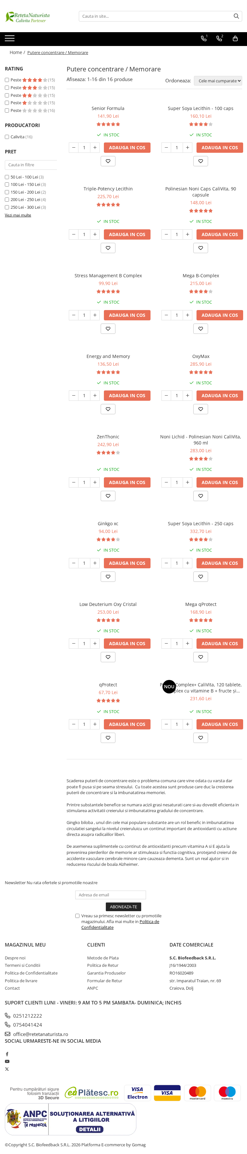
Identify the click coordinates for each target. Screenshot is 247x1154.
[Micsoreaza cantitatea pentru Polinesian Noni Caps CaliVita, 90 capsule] (166, 234)
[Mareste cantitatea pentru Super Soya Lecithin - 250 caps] (187, 563)
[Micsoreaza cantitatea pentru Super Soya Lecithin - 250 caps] (166, 563)
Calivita (17, 137)
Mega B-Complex (201, 275)
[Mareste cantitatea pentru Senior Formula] (95, 147)
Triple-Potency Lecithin (108, 189)
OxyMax (200, 356)
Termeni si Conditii (22, 965)
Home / (18, 52)
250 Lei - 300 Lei (25, 207)
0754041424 (27, 1024)
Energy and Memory (108, 356)
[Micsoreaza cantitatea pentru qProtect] (73, 724)
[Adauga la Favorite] (108, 161)
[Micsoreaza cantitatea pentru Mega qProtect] (166, 643)
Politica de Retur (102, 965)
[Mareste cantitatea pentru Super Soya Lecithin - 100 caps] (187, 147)
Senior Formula (108, 108)
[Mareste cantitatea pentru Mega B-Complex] (187, 315)
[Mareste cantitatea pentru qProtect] (95, 724)
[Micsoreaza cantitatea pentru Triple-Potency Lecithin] (73, 234)
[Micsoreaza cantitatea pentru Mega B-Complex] (166, 315)
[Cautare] (236, 16)
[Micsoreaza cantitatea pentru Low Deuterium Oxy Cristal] (73, 643)
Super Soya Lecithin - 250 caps (200, 523)
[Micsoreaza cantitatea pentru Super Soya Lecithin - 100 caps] (166, 147)
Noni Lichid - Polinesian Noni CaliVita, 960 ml (200, 440)
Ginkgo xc (108, 523)
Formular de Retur (104, 981)
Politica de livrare (21, 981)
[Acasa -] (37, 16)
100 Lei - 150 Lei (25, 184)
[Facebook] (7, 1054)
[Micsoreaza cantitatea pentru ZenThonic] (73, 482)
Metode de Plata (103, 958)
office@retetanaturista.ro (40, 1034)
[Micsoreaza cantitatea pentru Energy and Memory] (73, 395)
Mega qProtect (200, 604)
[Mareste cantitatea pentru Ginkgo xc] (95, 563)
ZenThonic (108, 437)
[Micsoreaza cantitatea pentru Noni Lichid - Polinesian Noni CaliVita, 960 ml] (166, 482)
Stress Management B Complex (108, 275)
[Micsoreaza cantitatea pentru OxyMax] (166, 395)
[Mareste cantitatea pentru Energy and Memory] (95, 395)
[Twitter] (7, 1069)
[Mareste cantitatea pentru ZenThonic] (95, 482)
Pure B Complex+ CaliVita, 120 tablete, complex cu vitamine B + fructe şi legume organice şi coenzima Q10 (201, 688)
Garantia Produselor (106, 973)
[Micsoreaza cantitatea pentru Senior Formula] (73, 147)
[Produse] (10, 40)
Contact (12, 988)
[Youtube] (7, 1061)
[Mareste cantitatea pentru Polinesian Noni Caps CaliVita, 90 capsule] (187, 234)
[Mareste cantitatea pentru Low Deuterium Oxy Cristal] (95, 643)
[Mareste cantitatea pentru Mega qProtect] (187, 643)
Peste (16, 80)
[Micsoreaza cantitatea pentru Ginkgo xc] (73, 563)
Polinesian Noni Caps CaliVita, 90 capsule (200, 192)
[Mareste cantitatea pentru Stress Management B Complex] (95, 315)
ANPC (92, 988)
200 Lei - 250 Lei (25, 199)
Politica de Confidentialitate (31, 973)
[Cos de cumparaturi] (235, 38)
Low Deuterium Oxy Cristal (108, 604)
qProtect (108, 685)
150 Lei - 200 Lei (25, 192)
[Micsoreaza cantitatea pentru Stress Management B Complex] (73, 315)
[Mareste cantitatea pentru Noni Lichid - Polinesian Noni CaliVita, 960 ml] (187, 482)
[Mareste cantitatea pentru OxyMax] (187, 395)
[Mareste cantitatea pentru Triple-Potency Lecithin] (95, 234)
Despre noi (15, 958)
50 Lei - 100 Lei (24, 177)
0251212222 (27, 1015)
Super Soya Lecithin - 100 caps (200, 108)
